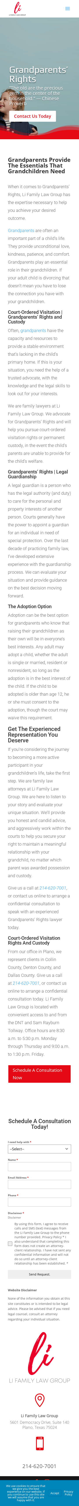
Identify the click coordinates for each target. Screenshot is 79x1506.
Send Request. (39, 1274)
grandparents (33, 330)
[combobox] (39, 1149)
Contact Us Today (32, 116)
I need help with (19, 1142)
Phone (13, 1195)
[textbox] (35, 1149)
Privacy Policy (68, 1493)
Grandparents (21, 230)
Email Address (18, 1177)
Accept (54, 1493)
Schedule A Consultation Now (37, 1074)
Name (13, 1160)
